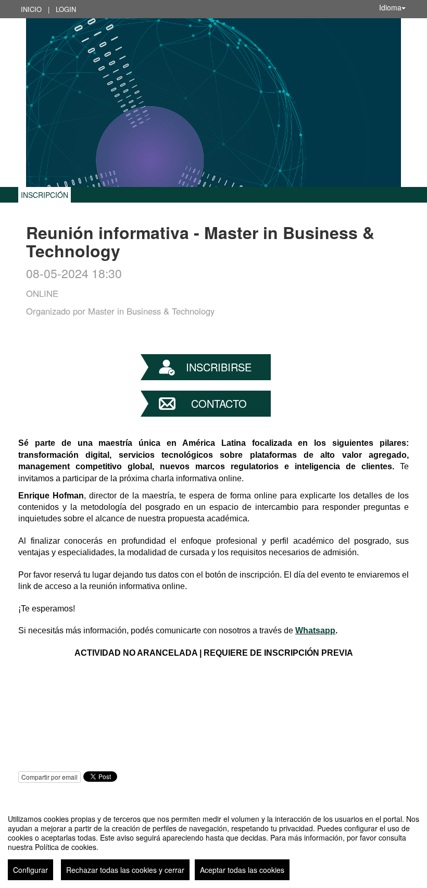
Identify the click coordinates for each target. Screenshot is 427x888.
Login (66, 9)
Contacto (219, 403)
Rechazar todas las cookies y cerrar (125, 870)
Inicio (31, 9)
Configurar (30, 870)
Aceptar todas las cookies (242, 870)
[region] (213, 843)
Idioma (390, 7)
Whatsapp (315, 630)
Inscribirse (219, 366)
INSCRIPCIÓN (44, 195)
